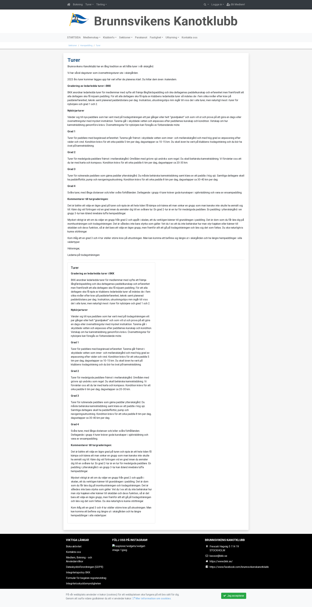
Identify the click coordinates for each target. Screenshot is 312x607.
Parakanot (141, 37)
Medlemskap (90, 37)
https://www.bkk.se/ (221, 561)
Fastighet (155, 37)
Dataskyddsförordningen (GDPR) (84, 566)
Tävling (100, 4)
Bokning (78, 4)
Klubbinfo (109, 37)
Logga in (216, 4)
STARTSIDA (74, 37)
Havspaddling (86, 45)
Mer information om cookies (153, 598)
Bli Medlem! (237, 4)
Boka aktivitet (73, 546)
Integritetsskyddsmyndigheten (83, 583)
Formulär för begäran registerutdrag (86, 578)
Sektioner (124, 37)
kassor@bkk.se (218, 555)
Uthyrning (171, 37)
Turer (88, 4)
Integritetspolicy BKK (78, 572)
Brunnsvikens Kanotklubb (166, 21)
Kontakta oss (189, 37)
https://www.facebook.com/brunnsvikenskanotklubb (239, 566)
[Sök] (206, 4)
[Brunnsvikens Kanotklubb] (78, 19)
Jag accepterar (235, 595)
